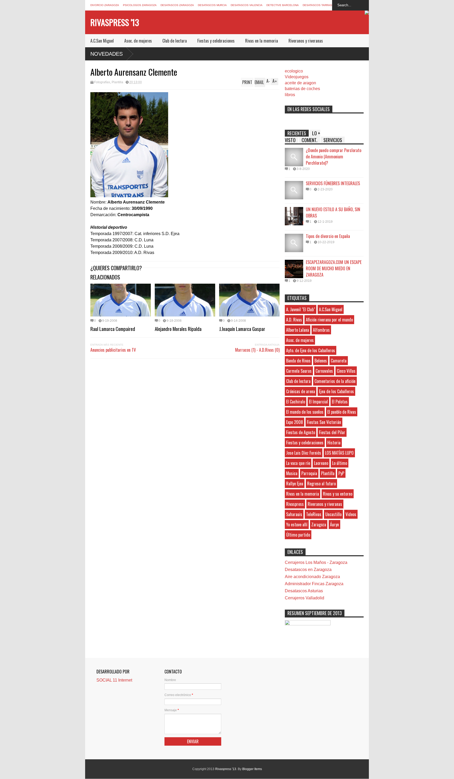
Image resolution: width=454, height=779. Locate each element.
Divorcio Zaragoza (104, 5)
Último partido (298, 535)
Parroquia (309, 473)
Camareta (339, 360)
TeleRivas (313, 514)
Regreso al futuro (321, 483)
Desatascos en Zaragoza (308, 569)
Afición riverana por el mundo (329, 319)
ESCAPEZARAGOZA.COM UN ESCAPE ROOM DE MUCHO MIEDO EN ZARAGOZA (334, 268)
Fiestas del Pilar (332, 432)
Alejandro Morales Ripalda (178, 328)
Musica (291, 473)
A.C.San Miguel (102, 41)
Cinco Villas (346, 371)
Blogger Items (252, 769)
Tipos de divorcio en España (328, 236)
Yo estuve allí (296, 524)
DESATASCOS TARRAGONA (320, 5)
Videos (350, 514)
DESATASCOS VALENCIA (246, 5)
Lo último (339, 463)
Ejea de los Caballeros (336, 391)
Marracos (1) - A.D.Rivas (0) (257, 350)
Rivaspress (295, 504)
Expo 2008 (294, 422)
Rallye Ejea (294, 483)
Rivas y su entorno (337, 494)
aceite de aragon (300, 83)
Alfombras (321, 330)
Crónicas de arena (300, 391)
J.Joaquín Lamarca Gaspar (242, 328)
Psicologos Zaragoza (140, 5)
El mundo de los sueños (304, 412)
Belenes (320, 360)
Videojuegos (296, 77)
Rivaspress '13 (114, 22)
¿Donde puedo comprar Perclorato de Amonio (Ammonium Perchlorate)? (333, 156)
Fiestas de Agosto (300, 432)
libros (290, 94)
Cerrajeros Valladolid (304, 598)
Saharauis (294, 514)
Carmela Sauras (299, 371)
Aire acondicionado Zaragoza (312, 576)
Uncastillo (333, 514)
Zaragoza (318, 524)
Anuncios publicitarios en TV (113, 350)
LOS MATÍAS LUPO (339, 453)
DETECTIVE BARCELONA (282, 5)
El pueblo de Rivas (341, 412)
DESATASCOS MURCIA (212, 5)
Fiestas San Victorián (324, 422)
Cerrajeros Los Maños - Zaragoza (316, 562)
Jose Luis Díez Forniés (303, 453)
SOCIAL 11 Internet (114, 680)
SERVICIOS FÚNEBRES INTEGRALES (333, 183)
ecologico (294, 71)
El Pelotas (340, 401)
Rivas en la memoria (261, 41)
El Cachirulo (295, 401)
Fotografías (102, 82)
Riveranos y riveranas (305, 41)
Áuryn (334, 524)
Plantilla (117, 82)
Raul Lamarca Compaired (112, 328)
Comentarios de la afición (334, 381)
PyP (341, 473)
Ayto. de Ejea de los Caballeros (310, 350)
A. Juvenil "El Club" (300, 309)
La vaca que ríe (298, 463)
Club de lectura (174, 41)
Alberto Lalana (297, 330)
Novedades (106, 54)
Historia (333, 442)
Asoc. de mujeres (138, 41)
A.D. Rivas (294, 319)
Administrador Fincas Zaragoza (314, 583)
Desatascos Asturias (304, 591)
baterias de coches (302, 88)
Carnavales (324, 371)
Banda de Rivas (298, 360)
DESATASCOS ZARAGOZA (177, 5)
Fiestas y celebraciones (216, 41)
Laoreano (321, 463)
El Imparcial (318, 401)
